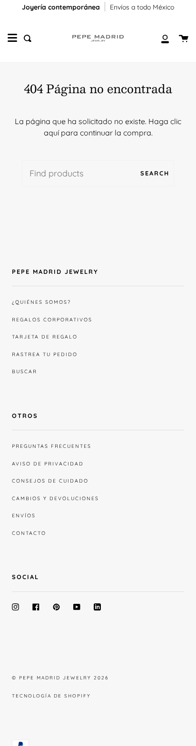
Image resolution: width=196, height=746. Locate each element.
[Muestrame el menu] (12, 38)
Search (154, 173)
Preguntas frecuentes (51, 446)
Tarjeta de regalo (45, 336)
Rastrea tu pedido (45, 354)
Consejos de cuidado (50, 480)
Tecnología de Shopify (51, 696)
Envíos (24, 515)
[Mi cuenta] (159, 38)
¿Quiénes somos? (41, 302)
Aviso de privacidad (48, 463)
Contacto (29, 533)
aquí (51, 132)
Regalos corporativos (52, 319)
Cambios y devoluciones (55, 498)
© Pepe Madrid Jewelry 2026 (60, 678)
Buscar (24, 371)
